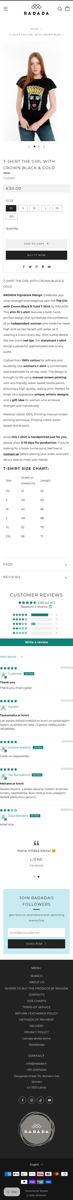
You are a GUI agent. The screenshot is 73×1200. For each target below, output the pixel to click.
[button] (34, 146)
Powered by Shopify (36, 1190)
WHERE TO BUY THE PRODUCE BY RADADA (36, 988)
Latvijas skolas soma (36, 1038)
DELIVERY (36, 1026)
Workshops (36, 1044)
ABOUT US (36, 982)
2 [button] (38, 877)
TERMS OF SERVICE (36, 1007)
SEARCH (36, 976)
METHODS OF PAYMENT (36, 1019)
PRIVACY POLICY (36, 1032)
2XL (11, 216)
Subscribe (34, 943)
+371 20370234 (36, 1070)
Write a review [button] (36, 642)
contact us (11, 454)
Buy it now (37, 255)
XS (11, 208)
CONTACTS (36, 994)
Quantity (12, 228)
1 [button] (34, 877)
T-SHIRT (9, 178)
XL (57, 208)
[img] (8, 668)
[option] (36, 91)
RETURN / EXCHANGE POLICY (36, 1013)
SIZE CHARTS (36, 1001)
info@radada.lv (36, 1063)
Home (34, 29)
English (34, 1164)
